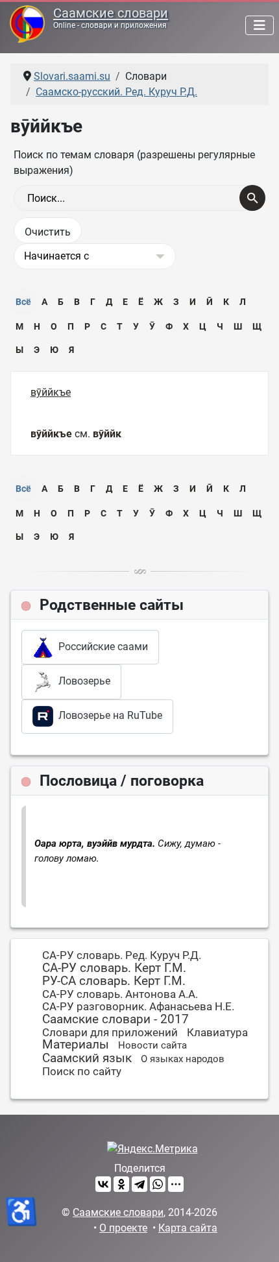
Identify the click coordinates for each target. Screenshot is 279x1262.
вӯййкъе (50, 392)
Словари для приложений (110, 1032)
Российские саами (100, 646)
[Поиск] (252, 198)
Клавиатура (217, 1032)
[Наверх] (256, 1238)
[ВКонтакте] (103, 1184)
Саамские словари (110, 13)
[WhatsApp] (157, 1184)
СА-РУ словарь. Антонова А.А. (120, 994)
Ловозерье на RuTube (107, 715)
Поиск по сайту (81, 1071)
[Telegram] (139, 1184)
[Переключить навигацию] (259, 25)
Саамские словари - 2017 (115, 1019)
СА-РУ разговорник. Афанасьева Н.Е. (138, 1006)
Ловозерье (81, 681)
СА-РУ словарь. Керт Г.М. (114, 967)
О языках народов (182, 1059)
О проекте (123, 1228)
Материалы (75, 1044)
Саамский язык (87, 1057)
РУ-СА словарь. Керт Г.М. (114, 980)
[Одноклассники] (121, 1184)
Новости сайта (152, 1045)
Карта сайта (187, 1228)
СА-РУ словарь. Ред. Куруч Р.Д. (121, 955)
